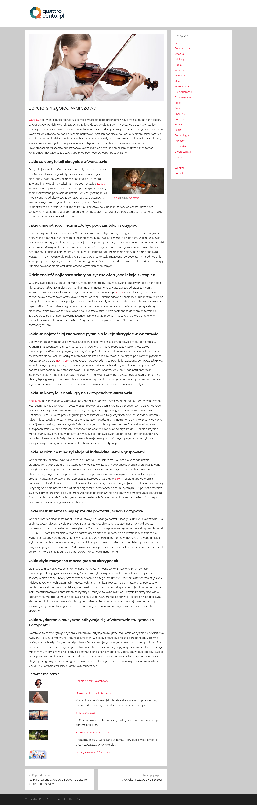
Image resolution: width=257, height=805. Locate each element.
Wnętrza (179, 167)
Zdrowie (179, 173)
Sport (178, 129)
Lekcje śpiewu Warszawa (92, 680)
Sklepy (178, 124)
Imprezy (179, 70)
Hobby (178, 64)
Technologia (182, 135)
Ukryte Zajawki (183, 151)
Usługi (178, 162)
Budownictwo (183, 48)
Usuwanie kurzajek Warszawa (94, 693)
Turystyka (180, 146)
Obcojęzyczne (183, 97)
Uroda (178, 157)
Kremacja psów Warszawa (92, 732)
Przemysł (180, 113)
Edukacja (180, 59)
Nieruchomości (183, 91)
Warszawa (35, 119)
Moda (178, 81)
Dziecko (179, 53)
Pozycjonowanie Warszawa (93, 752)
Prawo (178, 108)
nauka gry (62, 360)
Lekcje (115, 198)
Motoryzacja (182, 86)
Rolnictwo (180, 118)
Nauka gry (35, 400)
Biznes (178, 42)
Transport (180, 140)
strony (120, 292)
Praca (178, 102)
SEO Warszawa (85, 712)
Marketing (181, 75)
